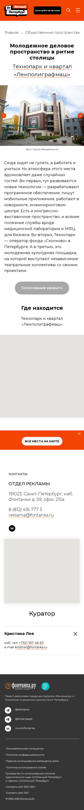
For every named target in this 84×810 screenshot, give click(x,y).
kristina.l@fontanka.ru (31, 647)
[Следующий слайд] (80, 115)
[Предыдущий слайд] (3, 115)
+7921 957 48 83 (31, 643)
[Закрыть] (79, 433)
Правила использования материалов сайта (32, 761)
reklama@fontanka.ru (31, 515)
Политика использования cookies (26, 767)
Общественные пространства (52, 33)
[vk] (12, 528)
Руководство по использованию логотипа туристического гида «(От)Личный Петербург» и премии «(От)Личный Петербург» (34, 777)
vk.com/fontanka (25, 728)
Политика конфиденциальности (25, 754)
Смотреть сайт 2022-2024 (21, 786)
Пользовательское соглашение (25, 748)
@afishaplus (22, 709)
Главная (12, 33)
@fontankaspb (23, 718)
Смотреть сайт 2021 (17, 792)
